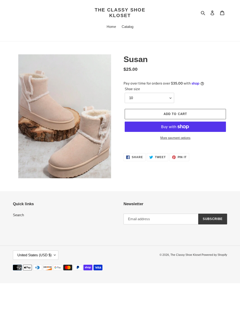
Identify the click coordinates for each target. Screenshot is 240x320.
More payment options (175, 138)
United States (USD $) (34, 255)
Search (18, 215)
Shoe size (132, 89)
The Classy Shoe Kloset (120, 12)
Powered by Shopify (214, 255)
